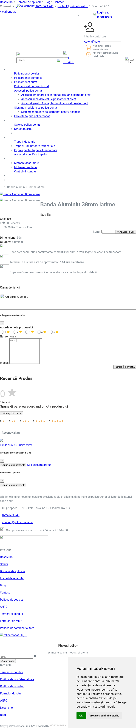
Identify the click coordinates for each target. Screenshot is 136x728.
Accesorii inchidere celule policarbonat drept (48, 99)
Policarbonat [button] (15, 69)
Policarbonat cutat (25, 82)
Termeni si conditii (11, 614)
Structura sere (23, 129)
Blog (47, 2)
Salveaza (130, 367)
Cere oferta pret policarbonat (32, 116)
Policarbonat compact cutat (31, 86)
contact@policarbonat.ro (73, 6)
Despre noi (6, 2)
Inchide (118, 367)
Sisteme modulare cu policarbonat (35, 107)
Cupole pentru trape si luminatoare (35, 150)
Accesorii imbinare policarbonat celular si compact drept (56, 95)
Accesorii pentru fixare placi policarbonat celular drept (54, 103)
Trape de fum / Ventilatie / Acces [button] (28, 137)
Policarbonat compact (28, 77)
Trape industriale (24, 141)
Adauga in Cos (127, 231)
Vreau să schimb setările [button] (104, 715)
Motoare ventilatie (25, 167)
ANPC (3, 606)
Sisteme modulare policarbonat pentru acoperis (50, 112)
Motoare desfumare (26, 163)
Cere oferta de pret (19, 180)
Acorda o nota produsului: (17, 327)
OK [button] (81, 715)
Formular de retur (10, 621)
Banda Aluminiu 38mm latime (16, 445)
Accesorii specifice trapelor (30, 154)
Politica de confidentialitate (17, 628)
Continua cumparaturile (13, 465)
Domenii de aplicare (29, 2)
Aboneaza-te (7, 661)
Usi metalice (15, 175)
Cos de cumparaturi (39, 464)
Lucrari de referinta (12, 578)
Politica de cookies (11, 599)
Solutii (4, 564)
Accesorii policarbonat (28, 90)
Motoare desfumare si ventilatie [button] (27, 158)
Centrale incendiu (25, 171)
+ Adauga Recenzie (11, 413)
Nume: (4, 336)
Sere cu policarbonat (27, 124)
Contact (59, 2)
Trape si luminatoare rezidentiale (34, 146)
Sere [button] (10, 120)
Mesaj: (4, 362)
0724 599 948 (44, 6)
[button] (102, 15)
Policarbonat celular (26, 73)
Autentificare (92, 41)
